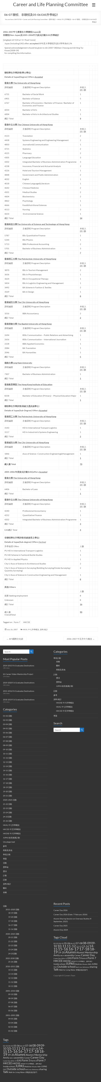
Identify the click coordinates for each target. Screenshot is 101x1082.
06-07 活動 (7, 737)
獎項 (5, 871)
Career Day (37, 1057)
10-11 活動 (7, 754)
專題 (5, 859)
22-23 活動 (7, 808)
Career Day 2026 (60, 910)
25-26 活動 (7, 821)
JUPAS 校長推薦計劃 (11, 838)
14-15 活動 (7, 770)
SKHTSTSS (17, 19)
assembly (19, 1057)
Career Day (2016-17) (10, 1061)
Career (27, 1058)
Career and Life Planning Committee (50, 4)
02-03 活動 (7, 720)
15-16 (12, 1051)
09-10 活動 (7, 749)
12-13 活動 (7, 762)
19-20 (11, 1054)
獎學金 (6, 867)
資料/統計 (52, 19)
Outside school (16, 1069)
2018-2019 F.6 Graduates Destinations (18, 699)
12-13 (28, 1049)
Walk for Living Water (17, 1072)
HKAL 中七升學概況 (64, 19)
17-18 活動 (7, 783)
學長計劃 (6, 854)
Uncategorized (9, 842)
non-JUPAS (42, 1066)
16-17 (23, 1051)
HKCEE (26, 622)
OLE (4, 1069)
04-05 (10, 1046)
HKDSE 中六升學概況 (12, 833)
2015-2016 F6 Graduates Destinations (18, 691)
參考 (5, 846)
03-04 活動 (7, 724)
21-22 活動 (7, 804)
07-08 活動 (7, 741)
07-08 (28, 1045)
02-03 (5, 1046)
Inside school (9, 1066)
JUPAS (19, 1066)
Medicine (27, 1066)
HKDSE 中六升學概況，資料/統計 (31, 1064)
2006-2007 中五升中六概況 (81, 639)
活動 (5, 863)
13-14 (35, 1048)
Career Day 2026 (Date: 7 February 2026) (70, 914)
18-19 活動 (7, 787)
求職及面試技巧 (31, 1072)
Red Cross (28, 1069)
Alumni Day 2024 (61, 930)
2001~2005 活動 (12, 1015)
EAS (19, 1060)
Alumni (20, 1054)
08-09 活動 (7, 745)
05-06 (17, 1045)
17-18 (34, 1051)
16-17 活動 (7, 779)
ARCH (12, 1058)
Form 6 (34, 1060)
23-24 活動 (7, 812)
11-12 (20, 1048)
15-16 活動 (7, 775)
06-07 (22, 1046)
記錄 (5, 880)
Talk (5, 1072)
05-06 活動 (7, 733)
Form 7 (17, 622)
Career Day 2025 (60, 925)
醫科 (5, 888)
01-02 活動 (7, 716)
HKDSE (16, 1063)
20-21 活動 (7, 796)
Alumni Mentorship (36, 1054)
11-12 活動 (7, 758)
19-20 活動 (7, 791)
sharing (43, 1069)
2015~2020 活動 (12, 909)
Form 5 (26, 1060)
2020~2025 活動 (10, 800)
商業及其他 (7, 850)
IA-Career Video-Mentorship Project (18, 674)
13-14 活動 (7, 766)
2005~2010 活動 (12, 991)
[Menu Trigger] (93, 4)
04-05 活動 (7, 728)
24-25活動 (7, 817)
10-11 (11, 1048)
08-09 (36, 1045)
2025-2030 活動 (12, 958)
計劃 (5, 875)
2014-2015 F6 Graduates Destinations (18, 665)
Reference (35, 1069)
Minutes (34, 1066)
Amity (6, 1057)
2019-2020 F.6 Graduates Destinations (18, 683)
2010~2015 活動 (12, 966)
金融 (5, 892)
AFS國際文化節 (14, 639)
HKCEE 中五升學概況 (12, 829)
